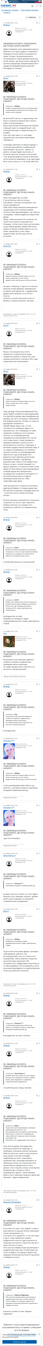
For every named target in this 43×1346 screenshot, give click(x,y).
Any (5, 633)
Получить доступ (19, 1342)
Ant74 (5, 325)
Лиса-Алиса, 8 (9, 855)
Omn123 (7, 246)
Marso (6, 911)
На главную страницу (9, 10)
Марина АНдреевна (12, 1202)
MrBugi (6, 25)
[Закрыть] (39, 1334)
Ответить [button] (32, 17)
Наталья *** (8, 740)
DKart (5, 78)
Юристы (7, 12)
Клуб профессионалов (29, 10)
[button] (40, 6)
